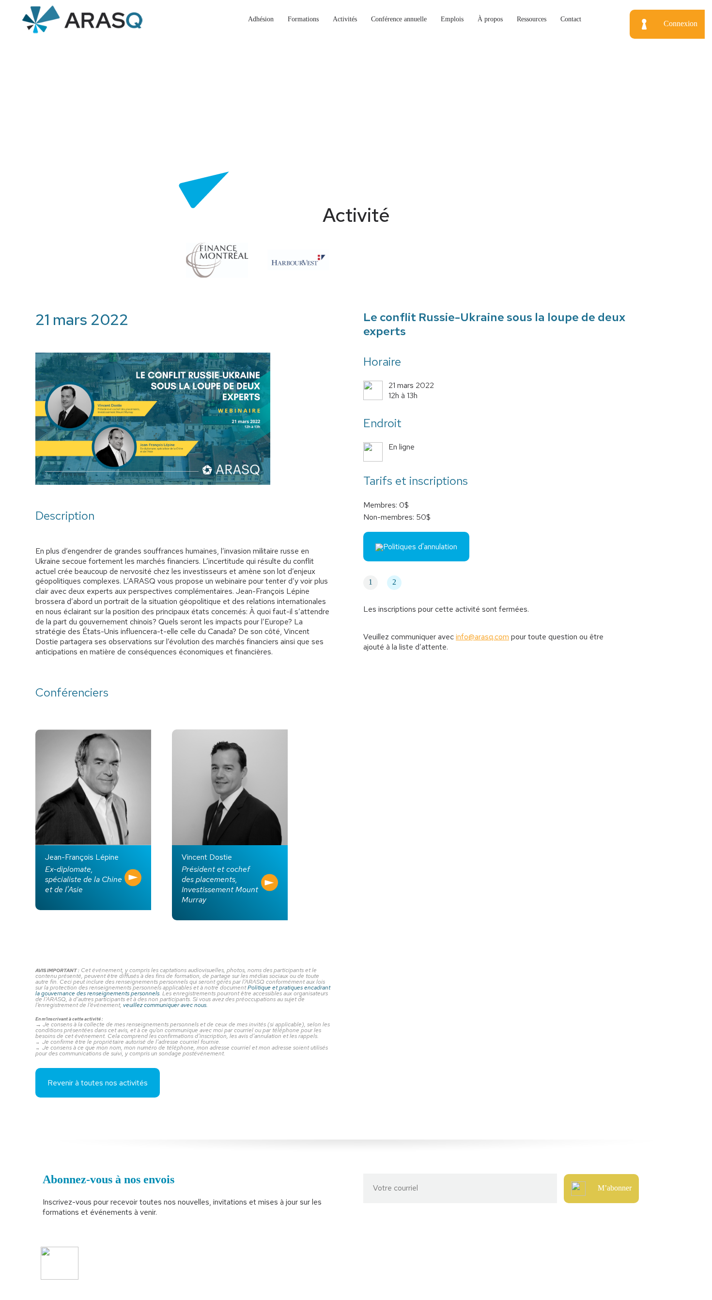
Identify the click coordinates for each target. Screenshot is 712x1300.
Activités (345, 19)
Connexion (680, 23)
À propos (490, 19)
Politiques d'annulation (420, 547)
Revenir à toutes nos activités (97, 1083)
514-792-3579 (541, 1257)
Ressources (531, 19)
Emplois (452, 19)
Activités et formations (228, 1257)
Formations (303, 19)
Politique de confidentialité (234, 1274)
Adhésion (261, 19)
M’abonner (615, 1188)
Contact (570, 19)
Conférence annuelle (399, 19)
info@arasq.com (482, 637)
